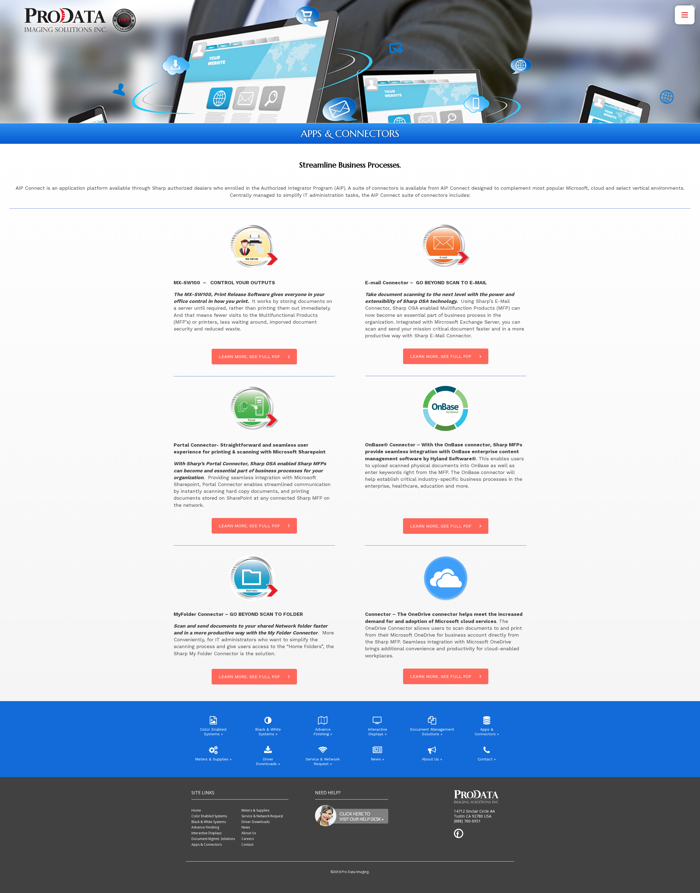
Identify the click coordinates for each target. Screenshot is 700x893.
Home (196, 810)
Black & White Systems (208, 821)
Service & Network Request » (323, 761)
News (245, 827)
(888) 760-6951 (467, 821)
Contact (247, 844)
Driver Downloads (255, 821)
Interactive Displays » (377, 731)
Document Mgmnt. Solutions (213, 838)
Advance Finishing (205, 827)
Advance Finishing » (322, 731)
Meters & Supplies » (213, 759)
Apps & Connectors (206, 844)
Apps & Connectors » (487, 731)
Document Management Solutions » (432, 731)
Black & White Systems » (268, 731)
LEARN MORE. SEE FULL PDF (249, 356)
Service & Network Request (262, 816)
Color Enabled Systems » (213, 731)
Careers (247, 838)
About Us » (432, 759)
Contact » (487, 759)
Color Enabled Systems (209, 816)
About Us (248, 833)
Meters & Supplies (255, 810)
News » (377, 759)
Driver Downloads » (268, 761)
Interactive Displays (206, 833)
